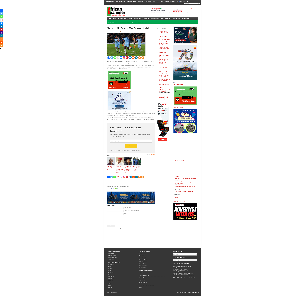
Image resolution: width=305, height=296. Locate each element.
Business (110, 287)
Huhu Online (141, 255)
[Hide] (0, 48)
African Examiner (116, 31)
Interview (146, 18)
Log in (197, 292)
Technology (185, 18)
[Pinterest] (127, 57)
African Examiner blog (171, 1)
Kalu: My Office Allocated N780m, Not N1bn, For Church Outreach (164, 43)
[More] (142, 57)
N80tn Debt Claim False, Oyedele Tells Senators (164, 66)
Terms (161, 1)
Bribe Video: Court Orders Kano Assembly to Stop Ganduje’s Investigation (119, 169)
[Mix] (139, 57)
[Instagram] (124, 57)
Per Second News (142, 267)
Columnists (176, 18)
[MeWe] (136, 57)
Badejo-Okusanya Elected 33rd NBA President (164, 90)
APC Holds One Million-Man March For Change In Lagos (137, 168)
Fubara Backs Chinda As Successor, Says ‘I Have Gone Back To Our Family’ (131, 22)
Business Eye (110, 278)
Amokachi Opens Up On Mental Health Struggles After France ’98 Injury (164, 75)
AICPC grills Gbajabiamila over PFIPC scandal (164, 70)
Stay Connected (184, 1)
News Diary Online (143, 259)
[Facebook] (108, 57)
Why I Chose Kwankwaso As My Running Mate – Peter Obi (164, 86)
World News (137, 18)
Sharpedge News (142, 257)
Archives (140, 1)
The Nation (110, 268)
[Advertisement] (131, 182)
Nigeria (109, 283)
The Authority (111, 276)
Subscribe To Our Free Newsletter (115, 1)
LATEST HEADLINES (161, 28)
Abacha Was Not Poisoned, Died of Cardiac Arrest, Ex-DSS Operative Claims (164, 54)
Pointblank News (142, 253)
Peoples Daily (111, 272)
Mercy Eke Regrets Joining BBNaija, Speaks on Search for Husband (164, 81)
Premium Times (142, 263)
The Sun (110, 270)
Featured (123, 31)
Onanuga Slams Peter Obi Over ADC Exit (110, 168)
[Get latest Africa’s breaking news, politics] (114, 11)
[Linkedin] (130, 57)
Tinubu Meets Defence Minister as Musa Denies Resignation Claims (164, 49)
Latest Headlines (128, 31)
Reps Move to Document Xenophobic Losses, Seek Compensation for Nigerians (164, 61)
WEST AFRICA (111, 253)
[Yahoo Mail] (1, 32)
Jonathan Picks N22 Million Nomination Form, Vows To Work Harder (128, 169)
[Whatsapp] (114, 57)
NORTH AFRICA (111, 259)
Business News (122, 18)
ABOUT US (155, 1)
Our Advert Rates (131, 1)
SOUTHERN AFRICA (112, 255)
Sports (130, 18)
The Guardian (111, 264)
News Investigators (143, 265)
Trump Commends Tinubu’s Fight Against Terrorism (163, 33)
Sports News (135, 31)
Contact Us (148, 1)
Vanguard (110, 274)
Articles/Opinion (166, 18)
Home (109, 18)
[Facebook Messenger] (121, 57)
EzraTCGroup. (115, 292)
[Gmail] (117, 57)
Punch (109, 266)
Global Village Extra (143, 261)
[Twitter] (111, 57)
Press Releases (155, 18)
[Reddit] (133, 57)
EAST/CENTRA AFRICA (112, 257)
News (114, 18)
